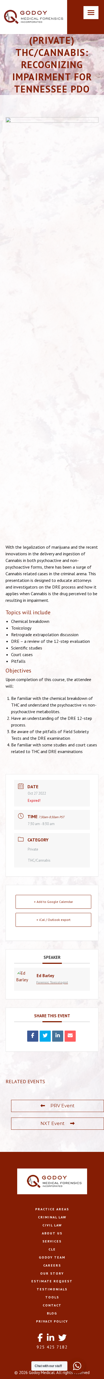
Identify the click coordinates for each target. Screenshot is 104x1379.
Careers (52, 1265)
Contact (52, 1305)
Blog (52, 1313)
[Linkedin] (57, 1036)
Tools (52, 1297)
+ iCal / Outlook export (53, 920)
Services (52, 1241)
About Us (52, 1233)
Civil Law (52, 1225)
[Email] (70, 1036)
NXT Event (52, 1123)
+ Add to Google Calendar (53, 902)
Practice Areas (52, 1209)
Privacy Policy (52, 1321)
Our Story (52, 1273)
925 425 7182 (52, 1347)
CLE (52, 1249)
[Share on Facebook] (32, 1036)
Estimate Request (52, 1281)
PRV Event (62, 1105)
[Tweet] (45, 1036)
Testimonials (52, 1289)
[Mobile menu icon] (90, 12)
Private (33, 849)
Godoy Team (52, 1257)
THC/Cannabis (39, 860)
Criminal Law (52, 1217)
